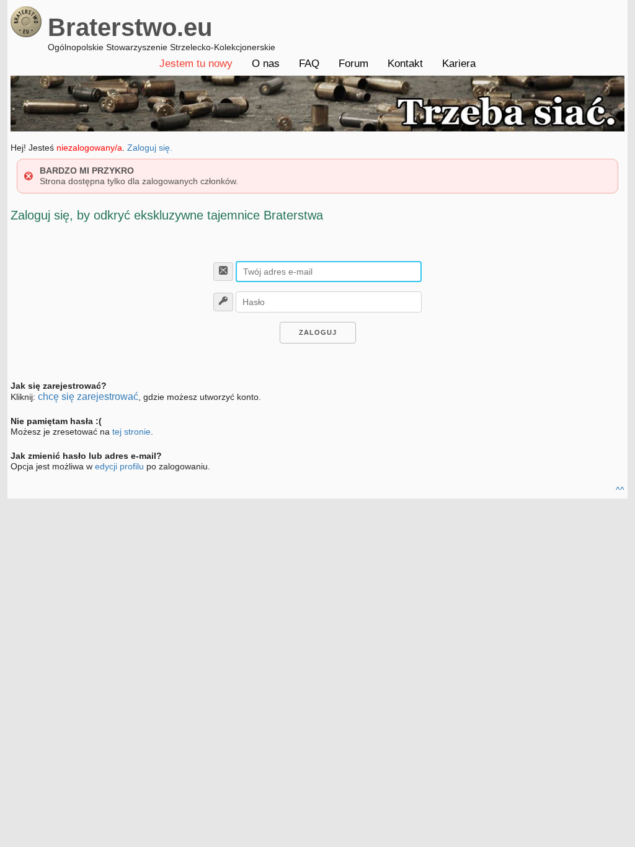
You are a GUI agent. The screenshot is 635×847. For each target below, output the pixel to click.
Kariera (459, 63)
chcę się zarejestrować (88, 396)
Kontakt (405, 63)
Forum (353, 63)
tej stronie (131, 432)
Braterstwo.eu (130, 27)
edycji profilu (119, 466)
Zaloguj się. (149, 148)
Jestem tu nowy (196, 63)
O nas (266, 63)
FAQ (309, 63)
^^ (620, 490)
